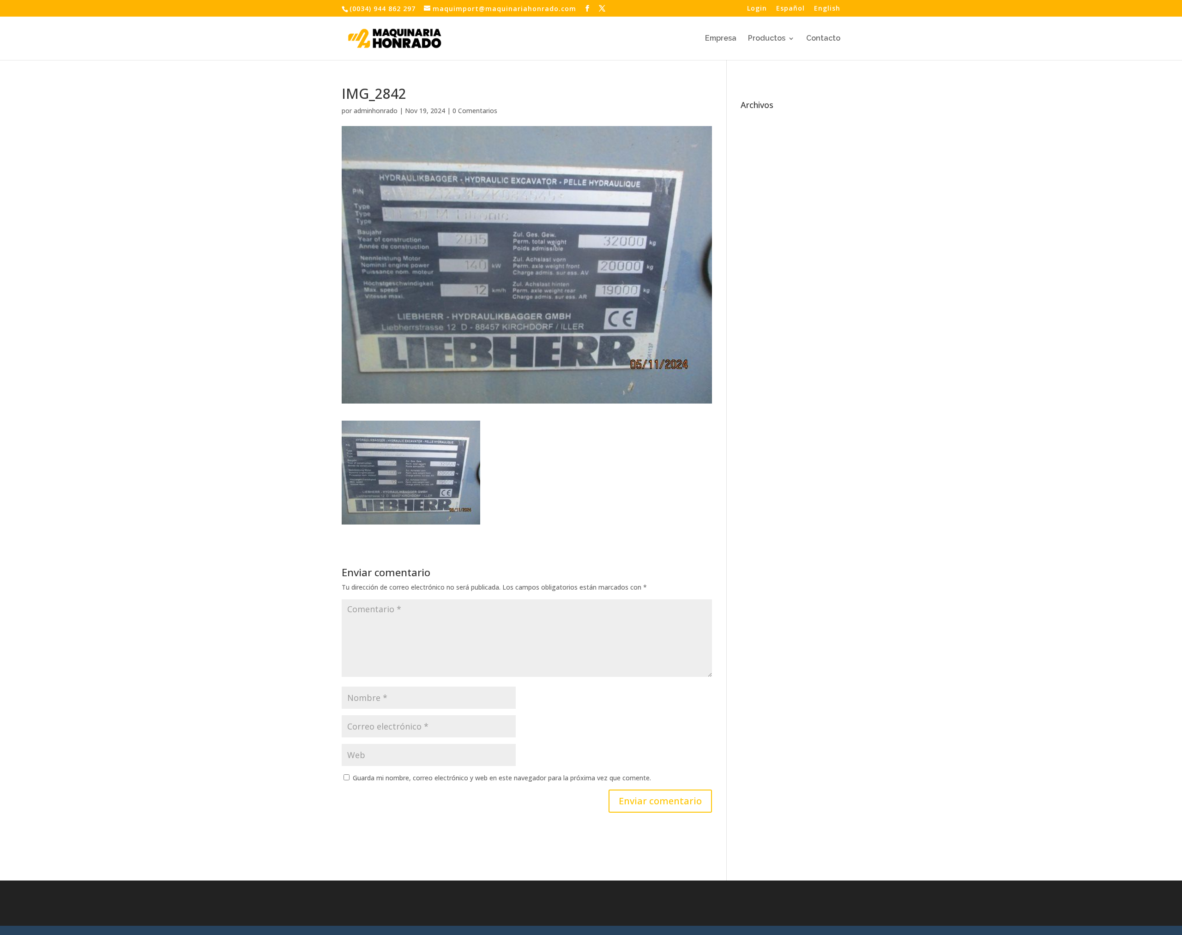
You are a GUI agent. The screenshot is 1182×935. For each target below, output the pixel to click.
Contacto (823, 38)
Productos (766, 38)
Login (757, 8)
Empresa (720, 38)
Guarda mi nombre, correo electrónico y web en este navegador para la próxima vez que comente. (502, 777)
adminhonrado (376, 110)
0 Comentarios (474, 110)
